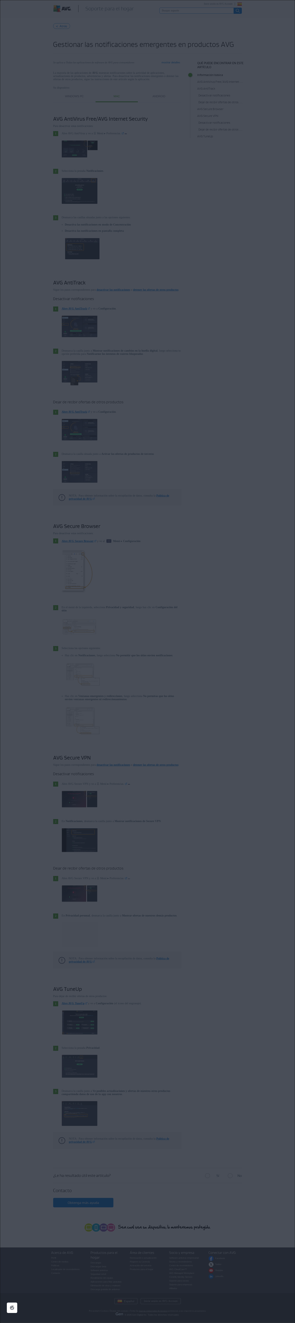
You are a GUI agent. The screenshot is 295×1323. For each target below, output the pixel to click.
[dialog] (147, 661)
